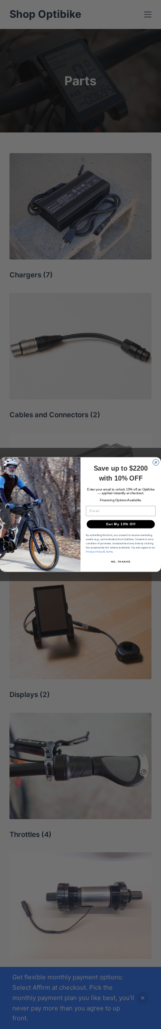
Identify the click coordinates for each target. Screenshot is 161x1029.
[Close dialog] (156, 462)
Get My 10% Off (120, 524)
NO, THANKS (121, 561)
